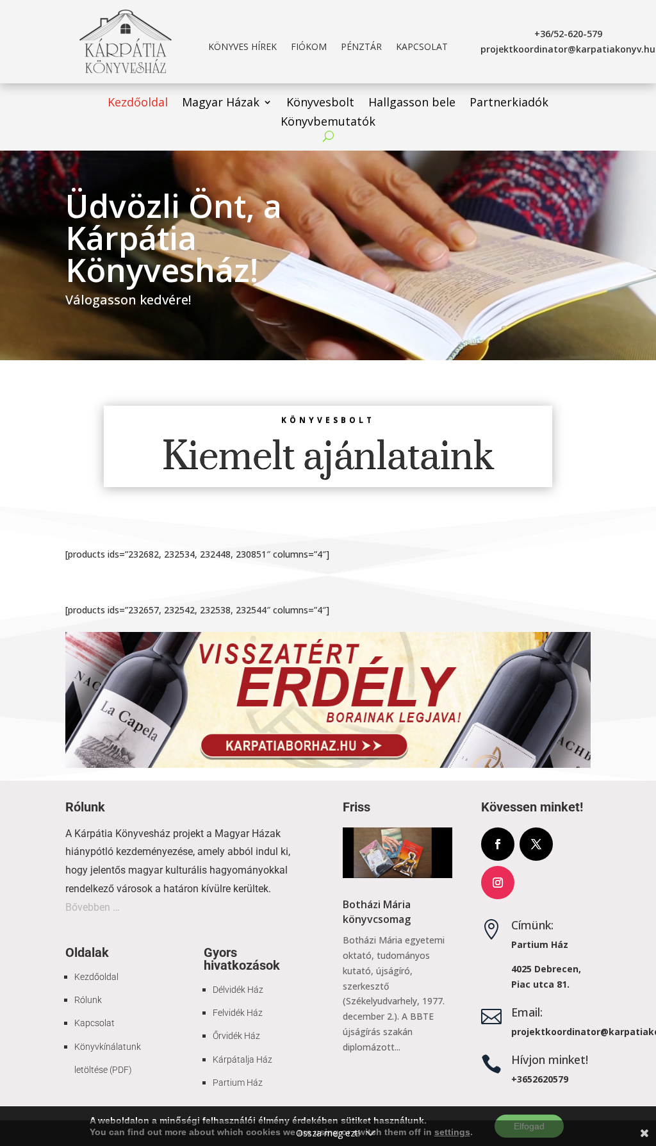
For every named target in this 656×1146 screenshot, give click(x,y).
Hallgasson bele (411, 103)
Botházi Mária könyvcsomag (377, 911)
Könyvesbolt (320, 103)
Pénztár (361, 47)
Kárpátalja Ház (242, 1059)
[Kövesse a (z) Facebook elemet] (497, 844)
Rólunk (88, 1000)
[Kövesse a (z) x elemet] (536, 844)
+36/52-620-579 (568, 34)
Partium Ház (238, 1082)
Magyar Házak (220, 103)
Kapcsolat (422, 47)
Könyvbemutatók (328, 123)
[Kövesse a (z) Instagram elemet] (497, 882)
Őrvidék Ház (236, 1036)
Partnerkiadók (509, 103)
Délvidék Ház (238, 989)
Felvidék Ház (238, 1013)
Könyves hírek (242, 47)
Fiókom (309, 47)
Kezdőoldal (138, 103)
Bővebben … (92, 907)
